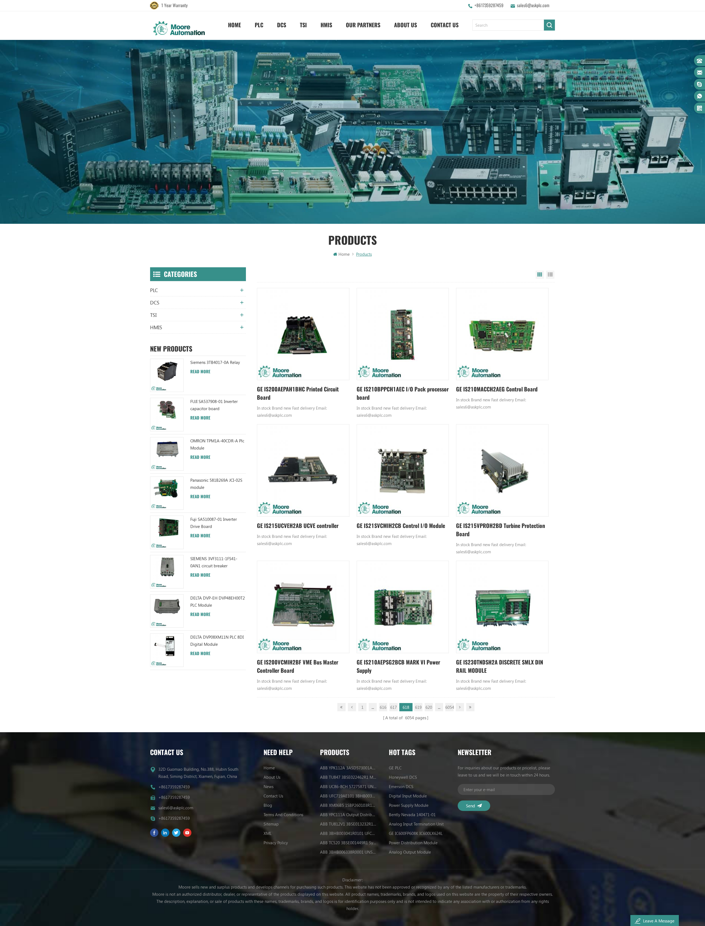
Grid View (540, 275)
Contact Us (445, 25)
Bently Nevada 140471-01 (412, 814)
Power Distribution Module (413, 842)
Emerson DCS (401, 786)
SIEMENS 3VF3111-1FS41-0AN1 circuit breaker (213, 562)
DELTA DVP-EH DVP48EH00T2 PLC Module (217, 601)
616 (383, 707)
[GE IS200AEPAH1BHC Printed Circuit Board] (303, 334)
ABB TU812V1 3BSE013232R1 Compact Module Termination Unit (348, 824)
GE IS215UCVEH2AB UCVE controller (297, 525)
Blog (268, 805)
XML (268, 833)
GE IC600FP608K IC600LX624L (416, 833)
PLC (259, 25)
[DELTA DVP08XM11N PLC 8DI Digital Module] (166, 650)
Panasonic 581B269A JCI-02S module (216, 483)
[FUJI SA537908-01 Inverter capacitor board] (166, 414)
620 (428, 707)
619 (418, 707)
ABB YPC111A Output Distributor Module (348, 814)
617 (393, 707)
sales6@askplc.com (533, 5)
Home (234, 25)
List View (550, 275)
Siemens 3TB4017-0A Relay (215, 362)
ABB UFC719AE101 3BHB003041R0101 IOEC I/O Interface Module (348, 796)
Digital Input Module (408, 796)
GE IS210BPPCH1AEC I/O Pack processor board (403, 393)
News (268, 786)
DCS (281, 25)
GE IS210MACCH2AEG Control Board (497, 389)
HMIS (326, 25)
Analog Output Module (410, 852)
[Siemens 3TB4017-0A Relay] (166, 375)
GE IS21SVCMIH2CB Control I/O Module (401, 525)
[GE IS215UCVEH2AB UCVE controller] (303, 470)
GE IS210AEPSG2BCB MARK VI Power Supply (398, 666)
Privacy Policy (276, 842)
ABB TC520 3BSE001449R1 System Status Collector (348, 842)
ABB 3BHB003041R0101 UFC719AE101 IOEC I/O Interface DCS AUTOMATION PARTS (348, 833)
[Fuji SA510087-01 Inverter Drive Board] (166, 532)
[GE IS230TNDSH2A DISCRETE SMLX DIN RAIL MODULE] (502, 607)
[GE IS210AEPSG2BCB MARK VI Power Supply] (403, 607)
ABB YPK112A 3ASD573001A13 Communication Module (348, 767)
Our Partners (363, 25)
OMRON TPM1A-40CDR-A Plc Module (217, 444)
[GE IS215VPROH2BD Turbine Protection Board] (502, 470)
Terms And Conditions (283, 814)
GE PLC (395, 767)
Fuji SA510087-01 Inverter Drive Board (213, 522)
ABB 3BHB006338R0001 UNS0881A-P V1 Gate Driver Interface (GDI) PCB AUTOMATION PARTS (348, 852)
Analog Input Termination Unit (416, 824)
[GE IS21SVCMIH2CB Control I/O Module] (403, 470)
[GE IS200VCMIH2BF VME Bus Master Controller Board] (303, 607)
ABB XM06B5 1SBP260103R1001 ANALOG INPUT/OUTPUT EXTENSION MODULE (348, 805)
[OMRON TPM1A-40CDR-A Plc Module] (166, 453)
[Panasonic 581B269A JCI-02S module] (166, 493)
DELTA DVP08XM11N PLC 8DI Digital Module (217, 640)
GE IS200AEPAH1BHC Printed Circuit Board (298, 393)
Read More (200, 371)
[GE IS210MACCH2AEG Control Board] (502, 334)
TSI (303, 25)
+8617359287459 (488, 5)
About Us (405, 25)
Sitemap (271, 824)
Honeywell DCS (403, 777)
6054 (449, 707)
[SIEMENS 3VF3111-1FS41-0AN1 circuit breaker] (166, 571)
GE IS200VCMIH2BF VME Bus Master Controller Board (297, 666)
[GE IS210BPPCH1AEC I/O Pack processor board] (403, 334)
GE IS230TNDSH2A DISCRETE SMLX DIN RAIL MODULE (499, 666)
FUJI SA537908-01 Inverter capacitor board (214, 405)
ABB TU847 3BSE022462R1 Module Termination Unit (348, 777)
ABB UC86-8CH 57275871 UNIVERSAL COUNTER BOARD (348, 786)
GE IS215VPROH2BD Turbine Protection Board (500, 530)
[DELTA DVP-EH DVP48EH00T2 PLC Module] (166, 611)
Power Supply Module (409, 805)
